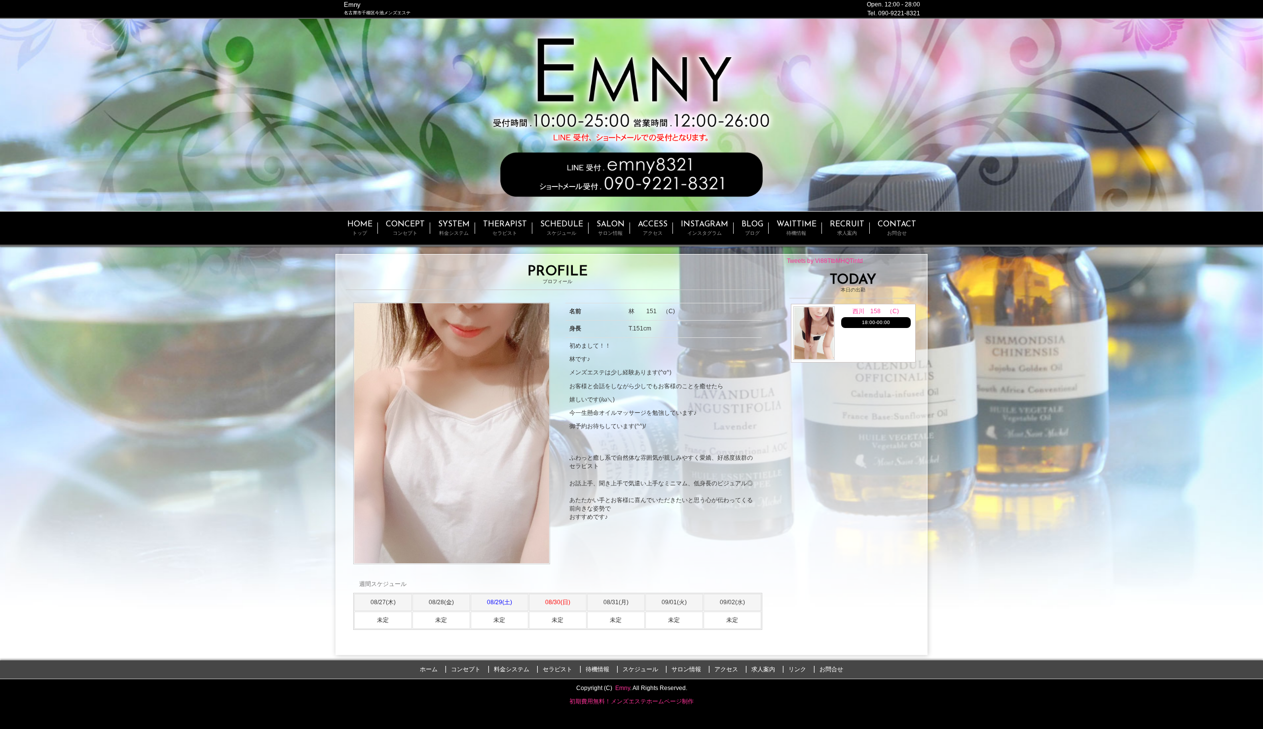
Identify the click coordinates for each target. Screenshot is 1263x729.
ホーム (429, 669)
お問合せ (831, 669)
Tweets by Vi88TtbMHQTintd (825, 260)
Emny (622, 688)
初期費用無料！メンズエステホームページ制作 (631, 701)
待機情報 (597, 669)
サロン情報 (686, 669)
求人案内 (763, 669)
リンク (797, 669)
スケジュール (640, 669)
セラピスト (557, 669)
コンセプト (466, 669)
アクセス (726, 669)
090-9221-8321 (899, 13)
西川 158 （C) (876, 311)
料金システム (511, 669)
